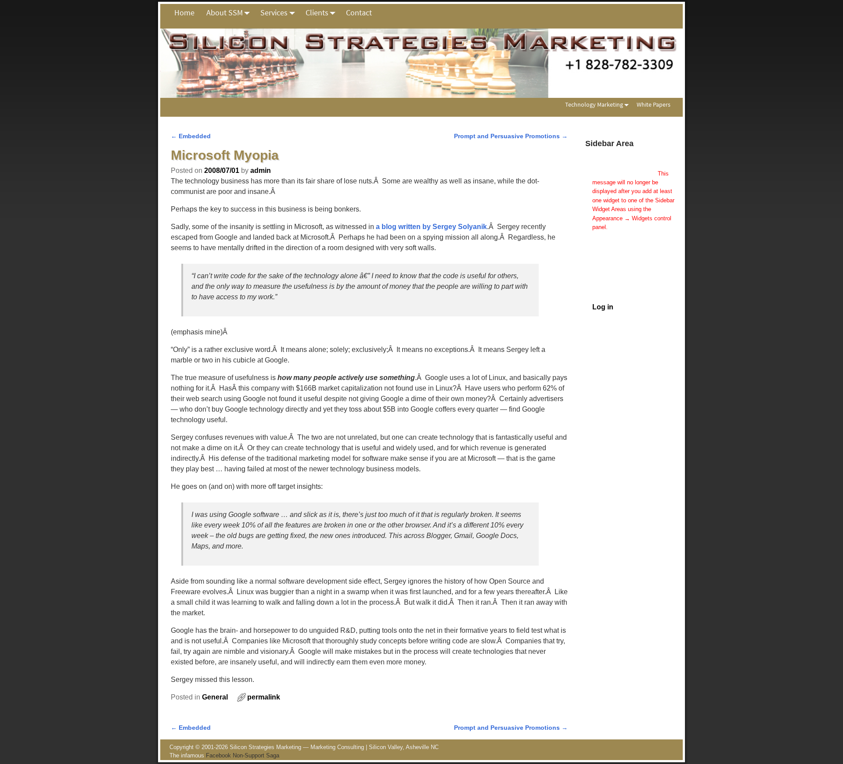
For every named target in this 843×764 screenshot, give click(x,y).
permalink (263, 697)
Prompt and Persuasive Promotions (511, 136)
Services (274, 12)
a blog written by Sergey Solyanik (431, 226)
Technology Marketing (594, 104)
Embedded (191, 136)
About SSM (224, 12)
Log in (602, 307)
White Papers (653, 104)
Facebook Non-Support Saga (242, 755)
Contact (359, 12)
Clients (317, 12)
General (215, 697)
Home (184, 12)
